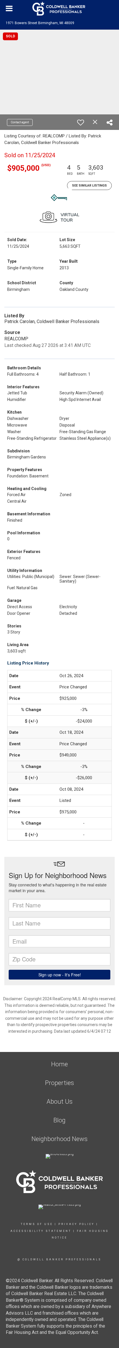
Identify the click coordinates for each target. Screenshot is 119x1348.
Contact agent (20, 122)
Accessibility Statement (40, 1231)
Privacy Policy (76, 1224)
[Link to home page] (59, 8)
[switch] (80, 122)
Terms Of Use (37, 1224)
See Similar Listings (89, 185)
